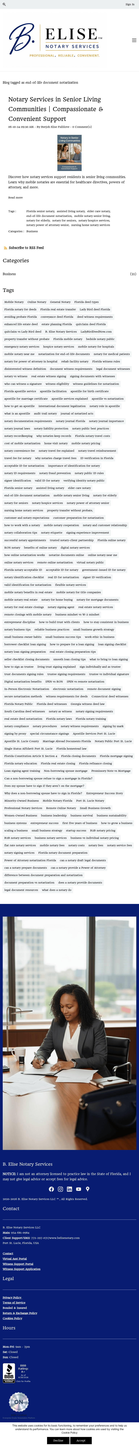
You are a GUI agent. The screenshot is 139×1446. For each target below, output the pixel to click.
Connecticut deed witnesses (110, 696)
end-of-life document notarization (27, 495)
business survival (82, 815)
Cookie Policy (69, 1432)
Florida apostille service (20, 391)
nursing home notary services (90, 225)
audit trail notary (45, 413)
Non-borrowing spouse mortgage (65, 771)
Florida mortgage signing (116, 756)
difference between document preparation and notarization (43, 875)
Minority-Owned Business (21, 800)
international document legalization (62, 406)
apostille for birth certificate (90, 391)
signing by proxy (15, 733)
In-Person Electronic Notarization (26, 689)
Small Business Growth (95, 808)
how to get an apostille (19, 406)
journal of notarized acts (77, 413)
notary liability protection (51, 428)
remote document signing (104, 689)
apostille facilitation (53, 391)
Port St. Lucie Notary (90, 800)
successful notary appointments (25, 540)
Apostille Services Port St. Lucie (94, 733)
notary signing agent (61, 607)
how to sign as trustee (18, 666)
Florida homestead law (71, 748)
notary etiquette (51, 532)
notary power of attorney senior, (48, 225)
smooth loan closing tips (69, 659)
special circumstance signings (49, 733)
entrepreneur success (44, 823)
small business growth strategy (93, 629)
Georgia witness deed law (88, 704)
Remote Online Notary (61, 808)
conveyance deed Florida (57, 316)
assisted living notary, (72, 211)
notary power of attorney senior (88, 503)
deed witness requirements (95, 316)
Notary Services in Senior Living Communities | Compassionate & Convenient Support (55, 109)
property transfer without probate (26, 339)
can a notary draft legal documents (83, 860)
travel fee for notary (17, 458)
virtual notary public (90, 562)
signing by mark (113, 726)
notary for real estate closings (24, 607)
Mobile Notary (14, 302)
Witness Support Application (21, 1269)
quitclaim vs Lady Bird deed (22, 331)
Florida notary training (91, 718)
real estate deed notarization (23, 718)
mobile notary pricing (85, 443)
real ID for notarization (63, 577)
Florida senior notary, (41, 211)
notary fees (96, 845)
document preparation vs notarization (29, 882)
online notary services (18, 562)
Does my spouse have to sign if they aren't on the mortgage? (44, 786)
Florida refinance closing (95, 763)
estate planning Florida (57, 324)
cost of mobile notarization (22, 443)
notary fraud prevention (55, 473)
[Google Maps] (87, 1189)
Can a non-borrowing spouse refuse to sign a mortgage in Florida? (48, 778)
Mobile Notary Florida (57, 800)
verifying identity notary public (84, 480)
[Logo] (55, 39)
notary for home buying (57, 599)
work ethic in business (99, 637)
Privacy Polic (11, 1297)
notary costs (76, 845)
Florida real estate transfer (58, 309)
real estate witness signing (48, 376)
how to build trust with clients (59, 622)
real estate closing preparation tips (73, 651)
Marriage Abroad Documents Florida (67, 741)
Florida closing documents (78, 756)
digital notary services (75, 547)
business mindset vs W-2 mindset (77, 614)
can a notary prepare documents (25, 867)
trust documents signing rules (23, 674)
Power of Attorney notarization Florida (30, 860)
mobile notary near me (19, 354)
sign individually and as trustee (100, 666)
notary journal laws (17, 428)
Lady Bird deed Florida (95, 309)
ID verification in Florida (96, 458)
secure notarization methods (23, 696)
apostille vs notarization (108, 398)
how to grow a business (116, 823)
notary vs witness (15, 376)
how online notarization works (24, 555)
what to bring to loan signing (109, 659)
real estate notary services (95, 607)
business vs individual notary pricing (95, 838)
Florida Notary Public (18, 704)
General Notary (60, 302)
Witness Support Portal (18, 1264)
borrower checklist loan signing (25, 644)
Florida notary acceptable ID (23, 570)
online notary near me (102, 555)
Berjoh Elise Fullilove (55, 127)
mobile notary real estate (20, 599)
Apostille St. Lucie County (21, 741)
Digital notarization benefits (22, 681)
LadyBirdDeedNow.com (96, 331)
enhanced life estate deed (21, 324)
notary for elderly (105, 495)
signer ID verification (97, 577)
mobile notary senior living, (93, 216)
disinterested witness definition (25, 369)
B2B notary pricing (102, 830)
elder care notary (79, 488)
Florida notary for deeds (20, 309)
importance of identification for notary (74, 465)
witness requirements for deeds (67, 696)
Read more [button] (15, 197)
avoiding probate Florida (20, 316)
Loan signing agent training (22, 771)
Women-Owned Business (20, 815)
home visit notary (56, 443)
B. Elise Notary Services (61, 331)
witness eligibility (57, 384)
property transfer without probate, (70, 510)
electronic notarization (68, 689)
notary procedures (45, 726)
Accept (81, 1440)
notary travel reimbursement (97, 450)
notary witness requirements (80, 726)
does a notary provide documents (80, 882)
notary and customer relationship (105, 525)
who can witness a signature (23, 384)
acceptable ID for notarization (24, 465)
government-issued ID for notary (103, 570)
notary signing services (19, 852)
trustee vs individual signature (109, 674)
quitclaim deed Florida (91, 324)
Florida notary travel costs (92, 436)
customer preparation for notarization (78, 517)
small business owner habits (22, 637)
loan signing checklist (112, 644)
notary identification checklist (24, 577)
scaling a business (16, 830)
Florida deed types (86, 302)
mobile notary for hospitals (96, 346)
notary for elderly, (39, 220)
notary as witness (60, 711)
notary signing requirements (94, 711)
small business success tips (63, 637)
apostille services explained (70, 398)
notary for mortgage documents (97, 599)
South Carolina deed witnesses (24, 711)
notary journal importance (106, 421)
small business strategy (47, 830)
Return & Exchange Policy (20, 1313)
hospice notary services (58, 346)
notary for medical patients (112, 354)
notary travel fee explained (56, 450)
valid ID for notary (47, 480)
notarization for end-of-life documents (64, 354)
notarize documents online (66, 555)
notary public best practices (90, 428)
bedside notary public (100, 339)
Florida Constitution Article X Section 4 (30, 756)
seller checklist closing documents (26, 659)
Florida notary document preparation (62, 852)
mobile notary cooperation (61, 525)
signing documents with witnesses (92, 376)
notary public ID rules (89, 473)
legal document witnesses (113, 369)
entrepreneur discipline (19, 622)
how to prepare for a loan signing (72, 644)
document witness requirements (71, 369)
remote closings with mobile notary (27, 614)
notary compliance (16, 726)
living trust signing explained (56, 666)
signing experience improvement (87, 532)
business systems (15, 823)
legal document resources (21, 890)
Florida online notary (111, 540)
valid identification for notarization (27, 585)
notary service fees (119, 845)
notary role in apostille (105, 406)
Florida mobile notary (67, 339)
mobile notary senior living (71, 495)
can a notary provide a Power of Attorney (78, 867)
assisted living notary (50, 488)
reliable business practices (52, 629)
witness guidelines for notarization (96, 384)
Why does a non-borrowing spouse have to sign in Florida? (43, 793)
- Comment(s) (81, 127)
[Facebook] (51, 1189)
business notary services (51, 838)
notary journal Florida (70, 421)
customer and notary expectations (26, 517)
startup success (76, 830)
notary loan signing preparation (25, 651)
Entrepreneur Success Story (104, 793)
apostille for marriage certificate (26, 398)
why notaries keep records (53, 436)
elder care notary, (99, 211)
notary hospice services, (95, 220)
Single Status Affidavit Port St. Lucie (28, 748)
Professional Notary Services (23, 808)
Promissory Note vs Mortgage (110, 771)
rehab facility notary (74, 361)
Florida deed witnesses (52, 704)
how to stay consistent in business (106, 622)
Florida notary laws (59, 718)
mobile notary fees (52, 845)
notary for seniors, (65, 220)
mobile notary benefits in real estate (28, 592)
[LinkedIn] (69, 1189)
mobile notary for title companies (78, 592)
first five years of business (79, 823)
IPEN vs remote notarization (85, 681)
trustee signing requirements (66, 674)
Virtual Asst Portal (15, 1258)
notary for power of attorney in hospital (30, 361)
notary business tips (17, 629)
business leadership (54, 815)
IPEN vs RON (54, 681)
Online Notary (37, 302)
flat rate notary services (20, 845)
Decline (58, 1440)
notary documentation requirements (28, 421)
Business (32, 231)
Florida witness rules (106, 361)
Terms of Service (14, 1302)
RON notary (12, 547)
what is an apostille (17, 413)
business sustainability (111, 815)
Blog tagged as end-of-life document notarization (40, 82)
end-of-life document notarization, (50, 216)
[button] (6, 4)
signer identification (17, 480)
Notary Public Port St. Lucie (113, 741)
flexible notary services (70, 585)
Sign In (130, 4)
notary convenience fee (19, 450)
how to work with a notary (22, 525)
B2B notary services (17, 838)
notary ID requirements (19, 473)
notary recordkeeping (18, 436)
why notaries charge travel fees (55, 458)
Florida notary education (20, 763)
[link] (69, 919)
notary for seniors (16, 503)
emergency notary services (21, 346)
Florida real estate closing (58, 763)
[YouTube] (78, 1189)
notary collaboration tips (20, 532)
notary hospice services (47, 503)
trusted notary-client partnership (72, 540)
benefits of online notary (40, 547)
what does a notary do (56, 890)
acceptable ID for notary (62, 570)
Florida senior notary (18, 488)
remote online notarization (55, 562)
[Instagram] (60, 1189)
